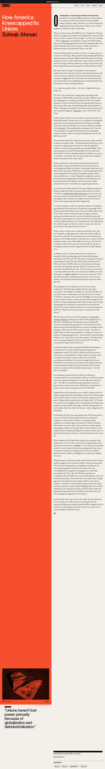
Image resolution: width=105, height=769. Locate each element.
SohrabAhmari (59, 757)
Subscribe (94, 5)
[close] (103, 2)
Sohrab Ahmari (19, 34)
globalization (74, 766)
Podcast (76, 5)
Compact (6, 5)
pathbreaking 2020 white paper (75, 193)
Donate (88, 5)
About (82, 5)
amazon (65, 766)
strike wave (65, 41)
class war (84, 766)
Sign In (100, 5)
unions (57, 766)
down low (77, 111)
